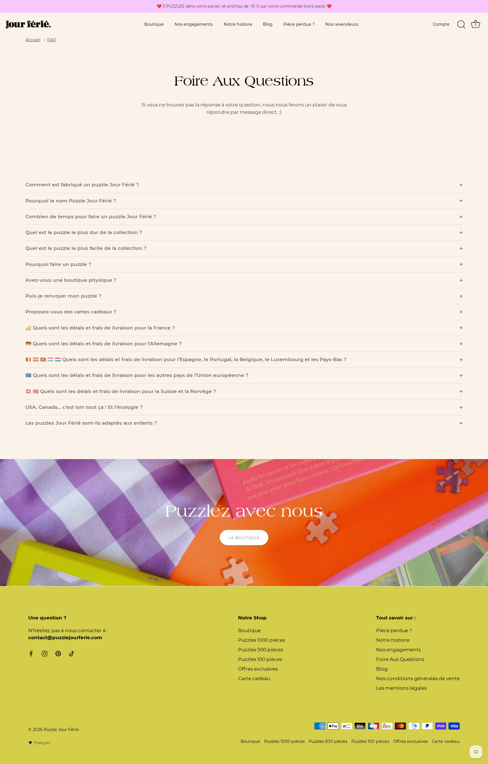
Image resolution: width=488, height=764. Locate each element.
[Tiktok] (72, 653)
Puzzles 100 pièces (260, 659)
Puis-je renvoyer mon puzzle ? (63, 296)
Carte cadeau (254, 678)
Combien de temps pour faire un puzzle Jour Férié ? (90, 216)
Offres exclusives (258, 669)
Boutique (154, 24)
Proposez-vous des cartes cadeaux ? (70, 312)
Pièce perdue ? (299, 24)
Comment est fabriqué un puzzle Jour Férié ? (82, 184)
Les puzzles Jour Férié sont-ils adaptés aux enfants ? (91, 423)
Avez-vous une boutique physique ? (70, 280)
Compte (441, 24)
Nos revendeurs (341, 24)
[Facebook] (31, 653)
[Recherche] (461, 24)
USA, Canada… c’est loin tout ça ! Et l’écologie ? (84, 407)
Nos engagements (194, 24)
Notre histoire (238, 24)
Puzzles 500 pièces (260, 649)
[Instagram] (44, 653)
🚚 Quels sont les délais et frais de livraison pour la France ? (100, 328)
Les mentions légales (401, 688)
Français (42, 742)
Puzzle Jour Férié (62, 729)
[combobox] (39, 742)
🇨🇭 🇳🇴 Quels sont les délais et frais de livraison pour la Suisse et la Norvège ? (120, 391)
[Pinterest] (58, 653)
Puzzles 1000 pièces (261, 640)
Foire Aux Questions (400, 659)
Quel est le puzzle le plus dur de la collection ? (83, 232)
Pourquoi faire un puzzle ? (58, 264)
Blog (268, 24)
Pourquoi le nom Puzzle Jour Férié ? (70, 201)
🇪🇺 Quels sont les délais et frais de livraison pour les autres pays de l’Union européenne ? (137, 375)
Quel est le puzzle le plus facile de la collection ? (86, 248)
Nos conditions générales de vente (418, 678)
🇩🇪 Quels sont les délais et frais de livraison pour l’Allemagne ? (103, 343)
